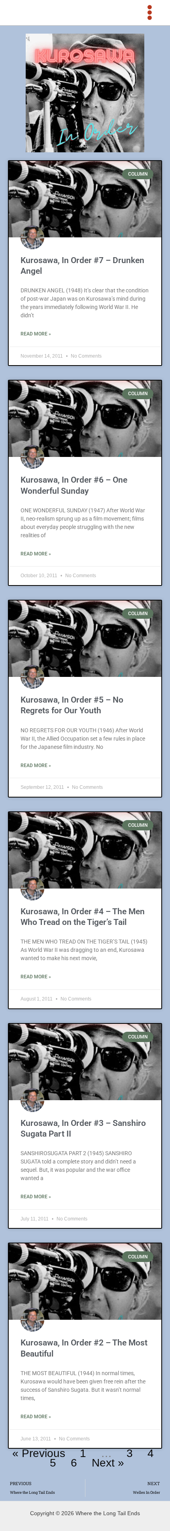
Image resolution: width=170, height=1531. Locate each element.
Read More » (36, 334)
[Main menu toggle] (149, 12)
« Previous (38, 1453)
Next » (108, 1463)
